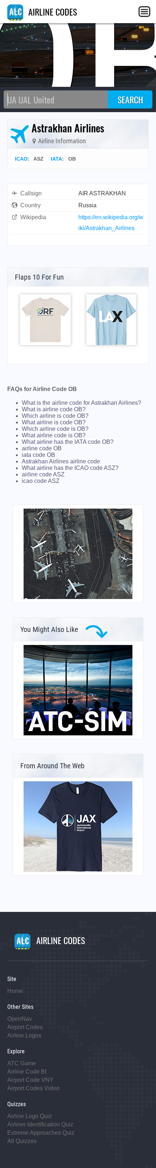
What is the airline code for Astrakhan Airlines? (81, 403)
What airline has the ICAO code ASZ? (70, 468)
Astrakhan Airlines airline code (61, 461)
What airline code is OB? (54, 435)
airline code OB (42, 448)
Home (15, 991)
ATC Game (21, 1063)
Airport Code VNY (30, 1080)
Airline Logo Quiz (29, 1116)
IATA (56, 159)
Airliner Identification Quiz (40, 1124)
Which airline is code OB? (55, 416)
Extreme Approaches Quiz (40, 1133)
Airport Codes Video (33, 1088)
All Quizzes (22, 1141)
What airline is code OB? (54, 422)
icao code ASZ (40, 481)
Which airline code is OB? (55, 429)
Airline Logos (24, 1035)
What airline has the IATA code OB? (68, 442)
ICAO (21, 159)
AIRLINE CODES (51, 11)
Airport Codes (25, 1027)
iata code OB (38, 455)
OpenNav (19, 1019)
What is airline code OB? (54, 409)
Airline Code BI (26, 1072)
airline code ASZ (43, 474)
